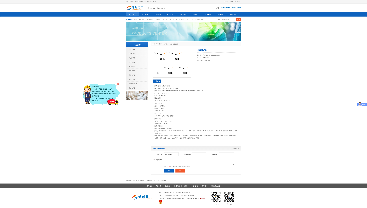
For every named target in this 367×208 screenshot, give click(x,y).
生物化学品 (132, 49)
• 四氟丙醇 (200, 19)
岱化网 (238, 1)
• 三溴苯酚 (157, 19)
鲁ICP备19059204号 (193, 198)
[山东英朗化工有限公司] (135, 8)
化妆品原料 (132, 66)
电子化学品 (132, 62)
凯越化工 (149, 180)
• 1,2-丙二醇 (192, 19)
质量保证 (195, 14)
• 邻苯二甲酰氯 (172, 19)
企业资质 (208, 14)
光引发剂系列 (133, 84)
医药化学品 (132, 79)
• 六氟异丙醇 (149, 19)
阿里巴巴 (163, 180)
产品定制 (170, 14)
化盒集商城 (233, 1)
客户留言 (221, 14)
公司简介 (145, 14)
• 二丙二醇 (164, 19)
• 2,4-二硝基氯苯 (139, 19)
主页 (160, 44)
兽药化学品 (132, 75)
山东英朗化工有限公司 (165, 198)
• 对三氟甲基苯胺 (183, 19)
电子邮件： (215, 154)
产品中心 (158, 14)
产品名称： (160, 154)
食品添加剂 (132, 58)
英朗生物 (156, 180)
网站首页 (132, 14)
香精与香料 (132, 71)
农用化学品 (132, 53)
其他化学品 (132, 88)
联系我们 (233, 14)
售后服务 (186, 186)
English (226, 1)
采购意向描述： (158, 160)
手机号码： (187, 154)
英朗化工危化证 (215, 186)
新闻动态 (183, 14)
